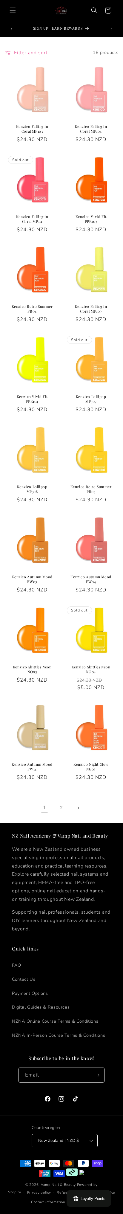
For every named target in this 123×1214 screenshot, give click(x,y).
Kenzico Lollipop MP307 (91, 399)
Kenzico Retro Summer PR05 (91, 489)
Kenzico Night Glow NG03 (90, 767)
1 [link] (44, 807)
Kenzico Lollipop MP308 (32, 489)
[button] (12, 10)
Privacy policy (39, 1192)
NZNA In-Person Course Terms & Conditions (58, 1035)
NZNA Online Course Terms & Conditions (55, 1021)
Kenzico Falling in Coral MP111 (32, 219)
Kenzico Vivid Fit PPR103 (91, 219)
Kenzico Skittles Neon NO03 (32, 669)
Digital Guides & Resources (41, 1007)
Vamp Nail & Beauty (58, 1184)
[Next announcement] (111, 29)
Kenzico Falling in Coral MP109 (91, 309)
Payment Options (30, 993)
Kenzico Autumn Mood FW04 (90, 579)
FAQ (16, 965)
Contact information (48, 1202)
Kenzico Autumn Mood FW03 (32, 579)
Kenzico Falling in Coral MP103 (32, 129)
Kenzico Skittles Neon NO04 (91, 669)
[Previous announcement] (11, 29)
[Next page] (78, 808)
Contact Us (23, 979)
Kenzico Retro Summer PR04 (32, 309)
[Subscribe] (97, 1075)
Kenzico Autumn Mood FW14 (32, 767)
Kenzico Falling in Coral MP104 (91, 129)
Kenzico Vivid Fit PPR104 (31, 399)
